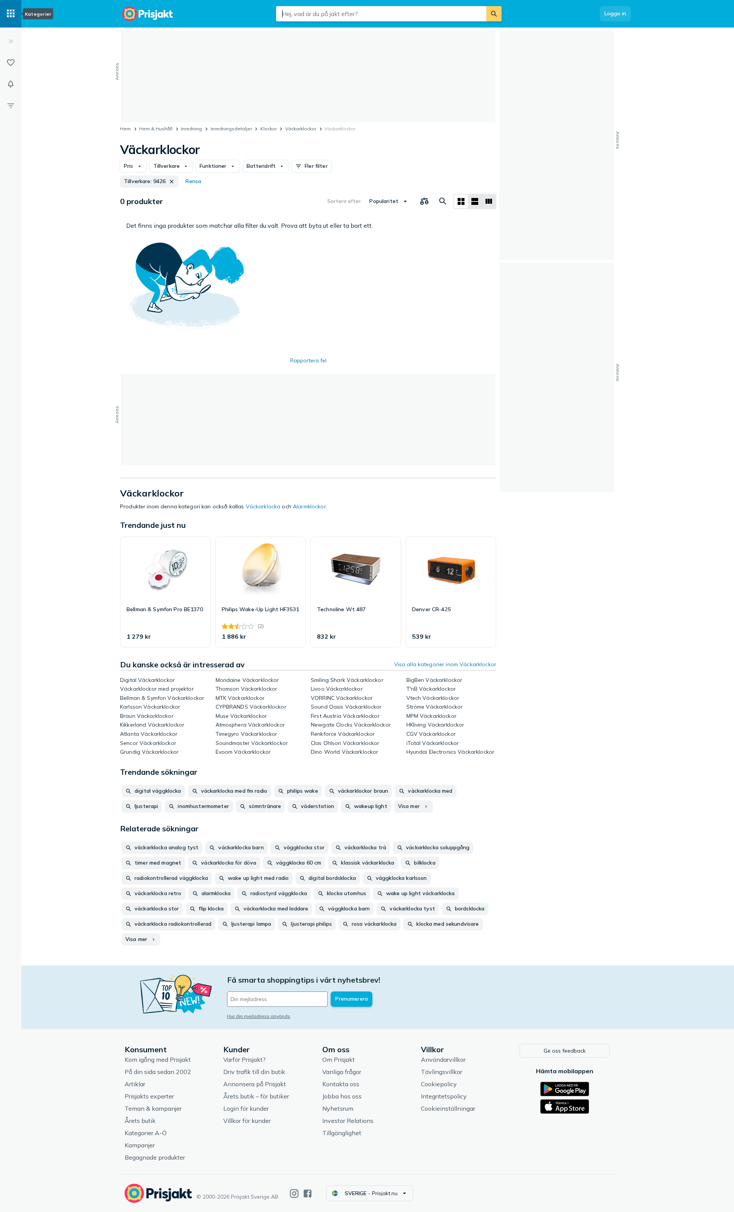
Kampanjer (140, 1145)
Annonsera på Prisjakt (254, 1084)
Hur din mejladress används (258, 1016)
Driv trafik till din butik (254, 1072)
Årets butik (140, 1120)
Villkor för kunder (247, 1120)
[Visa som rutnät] (461, 201)
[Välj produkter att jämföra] (424, 201)
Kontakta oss (340, 1084)
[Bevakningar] (10, 84)
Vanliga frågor (341, 1072)
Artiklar (135, 1084)
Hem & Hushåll (155, 128)
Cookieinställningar (448, 1108)
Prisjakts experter (149, 1096)
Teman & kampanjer (153, 1108)
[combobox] (381, 13)
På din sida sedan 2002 (158, 1072)
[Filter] (10, 105)
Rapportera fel (308, 360)
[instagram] (294, 1193)
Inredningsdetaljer (231, 128)
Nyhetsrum (337, 1108)
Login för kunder (246, 1108)
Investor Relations (347, 1120)
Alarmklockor (309, 506)
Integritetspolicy (444, 1096)
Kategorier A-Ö (146, 1133)
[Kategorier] (10, 14)
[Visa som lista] (475, 201)
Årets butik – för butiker (256, 1096)
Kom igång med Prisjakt (158, 1059)
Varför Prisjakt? (244, 1059)
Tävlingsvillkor (441, 1072)
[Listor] (10, 62)
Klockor (268, 128)
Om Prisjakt (338, 1059)
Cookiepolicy (439, 1084)
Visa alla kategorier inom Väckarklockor (445, 664)
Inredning (191, 128)
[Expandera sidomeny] (10, 41)
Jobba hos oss (342, 1096)
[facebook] (307, 1193)
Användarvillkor (443, 1059)
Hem (125, 128)
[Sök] (494, 13)
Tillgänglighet (341, 1133)
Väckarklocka (263, 506)
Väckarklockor (300, 128)
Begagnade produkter (155, 1157)
